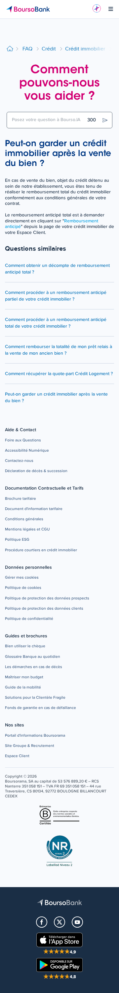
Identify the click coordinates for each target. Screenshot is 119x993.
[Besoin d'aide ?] (97, 8)
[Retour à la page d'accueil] (10, 49)
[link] (23, 440)
